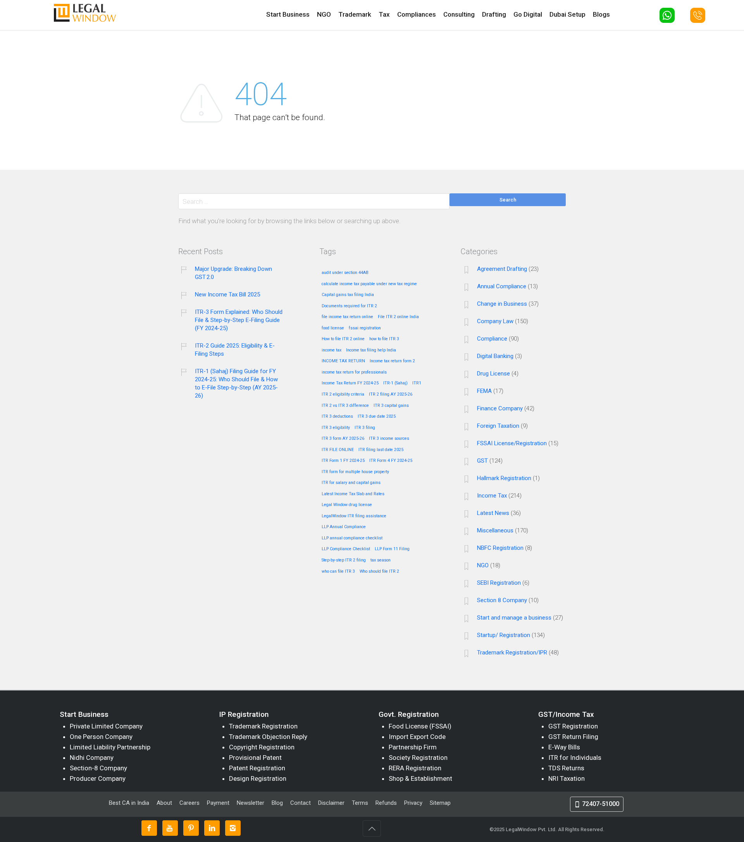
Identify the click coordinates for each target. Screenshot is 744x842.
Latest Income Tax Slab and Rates (353, 494)
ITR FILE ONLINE (338, 450)
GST (482, 460)
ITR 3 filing (365, 427)
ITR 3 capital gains (391, 405)
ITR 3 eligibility (336, 427)
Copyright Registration (261, 747)
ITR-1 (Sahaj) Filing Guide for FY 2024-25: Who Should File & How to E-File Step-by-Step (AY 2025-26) (236, 383)
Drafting (494, 14)
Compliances (416, 14)
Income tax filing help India (371, 350)
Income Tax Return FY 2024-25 (350, 383)
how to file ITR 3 (384, 339)
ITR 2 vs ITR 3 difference (345, 405)
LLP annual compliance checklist (352, 538)
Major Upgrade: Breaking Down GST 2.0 (233, 273)
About (165, 802)
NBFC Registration (500, 547)
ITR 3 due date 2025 (377, 416)
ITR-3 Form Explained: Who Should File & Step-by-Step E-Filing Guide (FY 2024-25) (238, 320)
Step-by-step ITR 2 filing (344, 560)
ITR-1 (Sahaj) (395, 383)
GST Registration (573, 726)
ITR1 (416, 383)
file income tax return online (347, 317)
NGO (324, 14)
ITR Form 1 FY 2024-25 (343, 460)
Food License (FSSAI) (420, 726)
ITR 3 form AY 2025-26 (343, 438)
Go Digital (527, 14)
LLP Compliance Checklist (346, 549)
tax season (380, 560)
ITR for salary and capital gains (351, 482)
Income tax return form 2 (392, 361)
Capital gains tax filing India (348, 295)
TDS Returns (566, 768)
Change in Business (502, 303)
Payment (218, 802)
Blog (277, 802)
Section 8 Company (502, 600)
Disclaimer (331, 802)
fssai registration (365, 328)
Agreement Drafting (502, 268)
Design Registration (257, 778)
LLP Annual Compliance (344, 527)
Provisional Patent (255, 757)
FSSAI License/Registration (512, 443)
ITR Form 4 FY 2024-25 (390, 460)
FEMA (484, 390)
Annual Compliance (501, 286)
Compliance (492, 338)
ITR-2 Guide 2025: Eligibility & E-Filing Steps (235, 349)
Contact (300, 802)
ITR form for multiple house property (355, 472)
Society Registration (418, 757)
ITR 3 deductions (337, 416)
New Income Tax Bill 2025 (227, 294)
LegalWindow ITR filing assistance (354, 516)
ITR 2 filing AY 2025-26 (390, 394)
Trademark (354, 14)
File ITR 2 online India (398, 317)
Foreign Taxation (498, 425)
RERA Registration (415, 768)
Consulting (459, 14)
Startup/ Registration (503, 635)
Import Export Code (417, 736)
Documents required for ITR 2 (349, 306)
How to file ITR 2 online (343, 339)
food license (333, 328)
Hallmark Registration (504, 478)
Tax (384, 14)
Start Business (288, 14)
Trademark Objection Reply (268, 736)
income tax (331, 350)
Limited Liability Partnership (110, 747)
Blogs (601, 14)
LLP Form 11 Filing (392, 549)
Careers (189, 802)
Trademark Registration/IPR (512, 652)
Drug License (493, 373)
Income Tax (492, 495)
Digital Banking (495, 356)
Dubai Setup (567, 14)
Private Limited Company (106, 726)
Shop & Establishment (420, 778)
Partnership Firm (413, 747)
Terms (360, 802)
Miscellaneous (495, 530)
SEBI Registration (499, 582)
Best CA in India (129, 802)
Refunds (386, 802)
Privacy (413, 802)
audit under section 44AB (345, 272)
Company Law (495, 321)
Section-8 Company (98, 768)
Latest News (493, 513)
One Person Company (101, 736)
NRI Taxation (566, 778)
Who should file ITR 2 (379, 571)
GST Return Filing (573, 736)
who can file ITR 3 (338, 571)
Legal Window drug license (347, 505)
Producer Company (98, 778)
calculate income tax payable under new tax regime (369, 284)
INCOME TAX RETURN (343, 361)
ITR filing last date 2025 (380, 450)
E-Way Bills (564, 747)
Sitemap (440, 802)
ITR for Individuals (574, 757)
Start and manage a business (514, 617)
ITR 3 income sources (389, 438)
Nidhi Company (92, 757)
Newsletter (250, 802)
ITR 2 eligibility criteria (343, 394)
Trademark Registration (263, 726)
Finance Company (500, 408)
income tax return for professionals (354, 372)
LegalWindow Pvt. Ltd (530, 829)
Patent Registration (257, 768)
